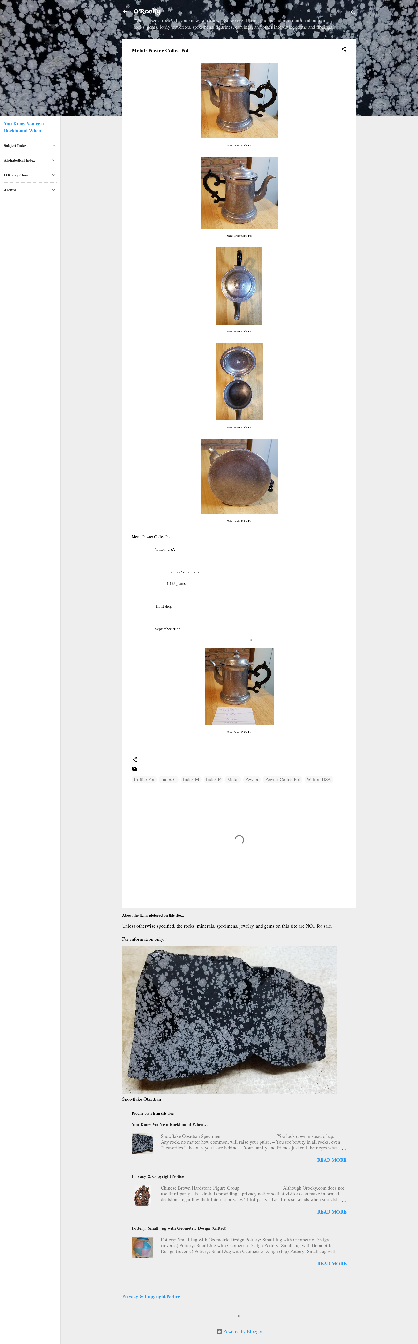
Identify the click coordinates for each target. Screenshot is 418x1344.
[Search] (353, 13)
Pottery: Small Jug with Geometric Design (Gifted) (179, 1228)
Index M (191, 779)
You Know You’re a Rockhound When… (170, 1124)
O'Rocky (147, 11)
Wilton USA (319, 779)
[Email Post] (135, 769)
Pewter (252, 779)
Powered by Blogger (242, 1331)
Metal (233, 779)
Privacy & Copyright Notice (158, 1176)
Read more (332, 1159)
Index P (213, 779)
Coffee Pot (144, 779)
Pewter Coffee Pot (282, 779)
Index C (168, 779)
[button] (344, 49)
